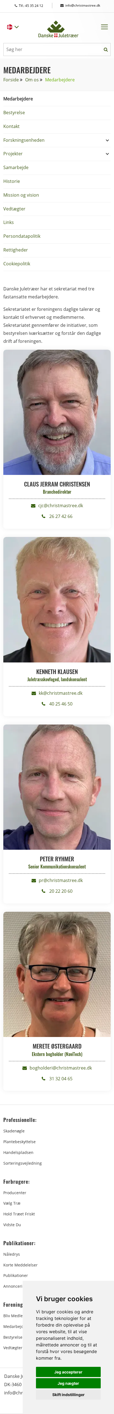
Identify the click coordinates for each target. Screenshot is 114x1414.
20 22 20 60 (60, 891)
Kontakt (11, 126)
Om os (32, 80)
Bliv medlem (14, 1315)
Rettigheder (15, 250)
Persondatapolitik (21, 236)
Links (8, 222)
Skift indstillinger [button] (68, 1394)
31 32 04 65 (60, 1079)
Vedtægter (14, 209)
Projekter (13, 154)
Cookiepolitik (16, 264)
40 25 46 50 (60, 704)
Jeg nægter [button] (68, 1383)
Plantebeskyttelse (19, 1141)
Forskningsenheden (24, 140)
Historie (11, 181)
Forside (11, 80)
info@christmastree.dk (82, 5)
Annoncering (15, 1286)
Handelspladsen (18, 1152)
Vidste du (12, 1224)
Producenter (14, 1192)
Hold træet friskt (19, 1214)
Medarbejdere (18, 99)
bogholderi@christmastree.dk (61, 1068)
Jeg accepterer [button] (68, 1372)
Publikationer (15, 1275)
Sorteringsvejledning (22, 1163)
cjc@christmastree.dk (60, 505)
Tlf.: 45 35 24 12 (36, 5)
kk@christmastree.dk (60, 693)
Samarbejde (15, 167)
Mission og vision (21, 195)
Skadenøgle (14, 1131)
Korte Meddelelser (20, 1265)
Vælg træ (11, 1203)
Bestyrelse (14, 112)
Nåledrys (11, 1254)
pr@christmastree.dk (61, 880)
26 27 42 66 (60, 516)
